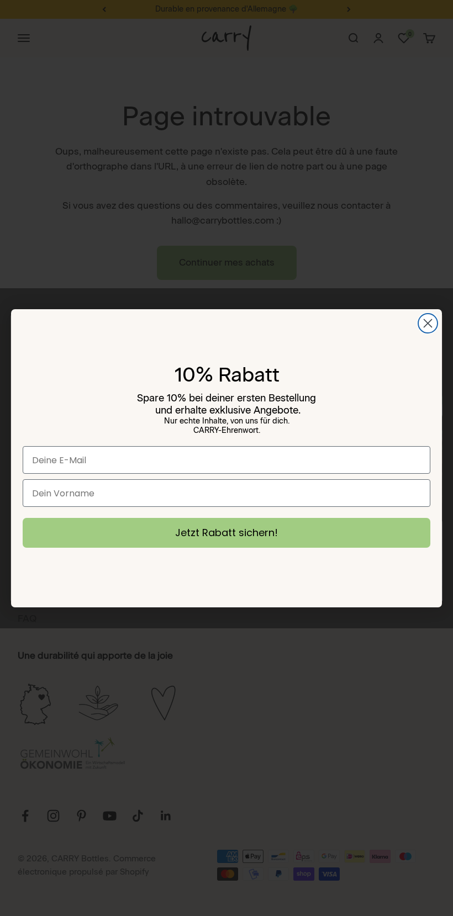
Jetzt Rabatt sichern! (226, 532)
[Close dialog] (428, 323)
